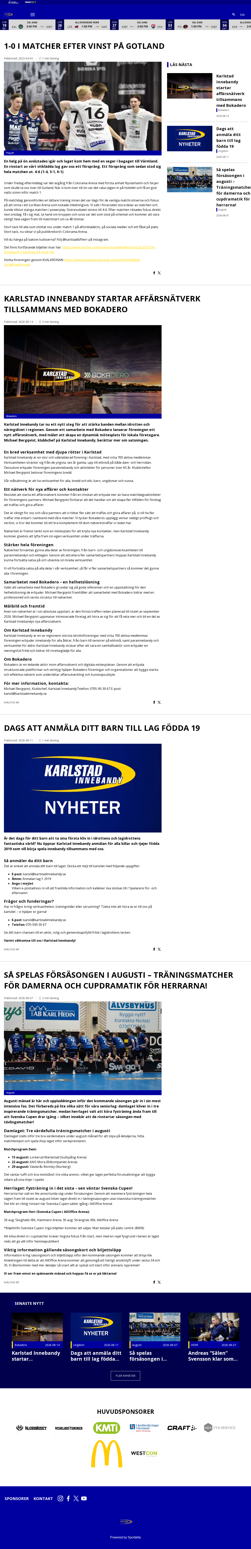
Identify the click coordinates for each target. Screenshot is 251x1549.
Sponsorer (17, 1498)
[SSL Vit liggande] (16, 2)
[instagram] (61, 1498)
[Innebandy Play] (33, 2)
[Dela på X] (159, 273)
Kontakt (43, 1498)
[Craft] (182, 1428)
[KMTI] (106, 1428)
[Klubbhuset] (31, 1428)
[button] (32, 24)
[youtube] (85, 1498)
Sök (242, 14)
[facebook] (69, 1498)
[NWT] (69, 1428)
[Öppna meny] (32, 15)
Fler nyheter (125, 1376)
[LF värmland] (144, 1428)
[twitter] (77, 1498)
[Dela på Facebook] (154, 273)
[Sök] (233, 14)
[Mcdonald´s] (106, 1453)
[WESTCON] (144, 1454)
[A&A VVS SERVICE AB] (219, 1428)
